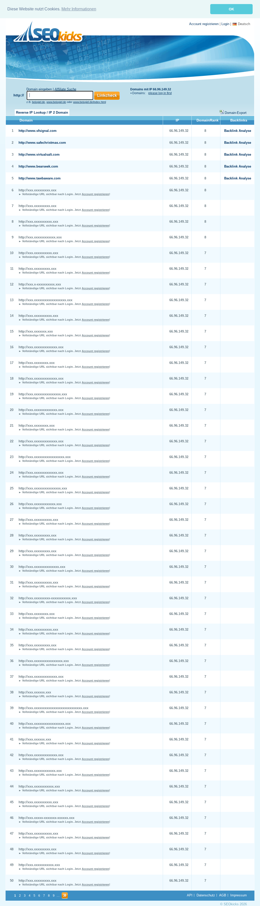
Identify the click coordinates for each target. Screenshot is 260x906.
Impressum (238, 895)
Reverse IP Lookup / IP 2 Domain (42, 112)
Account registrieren (204, 24)
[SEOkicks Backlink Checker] (50, 32)
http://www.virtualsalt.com (39, 154)
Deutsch (244, 24)
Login (225, 24)
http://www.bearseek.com (38, 166)
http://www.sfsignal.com (38, 131)
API (189, 895)
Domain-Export (236, 113)
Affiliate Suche (65, 89)
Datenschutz (206, 895)
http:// (18, 95)
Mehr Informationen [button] (78, 9)
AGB (222, 895)
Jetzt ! (92, 194)
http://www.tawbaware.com (40, 178)
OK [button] (231, 9)
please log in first (160, 93)
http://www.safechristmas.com (42, 143)
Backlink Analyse (237, 131)
